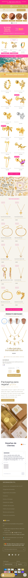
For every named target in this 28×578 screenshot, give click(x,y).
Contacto (5, 496)
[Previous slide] (2, 463)
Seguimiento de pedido (9, 492)
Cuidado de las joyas (8, 505)
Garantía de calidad (8, 502)
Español (20, 564)
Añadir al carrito (14, 375)
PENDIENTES (11, 20)
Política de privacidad (8, 509)
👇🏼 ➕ (4, 364)
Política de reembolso (9, 515)
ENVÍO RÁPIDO (4, 20)
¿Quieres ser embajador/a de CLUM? (13, 486)
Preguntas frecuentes (9, 489)
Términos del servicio (8, 512)
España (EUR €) (8, 564)
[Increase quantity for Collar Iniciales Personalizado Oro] (18, 371)
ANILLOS (19, 20)
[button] (1, 6)
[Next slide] (25, 463)
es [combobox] (23, 444)
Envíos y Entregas (7, 499)
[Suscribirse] (23, 549)
